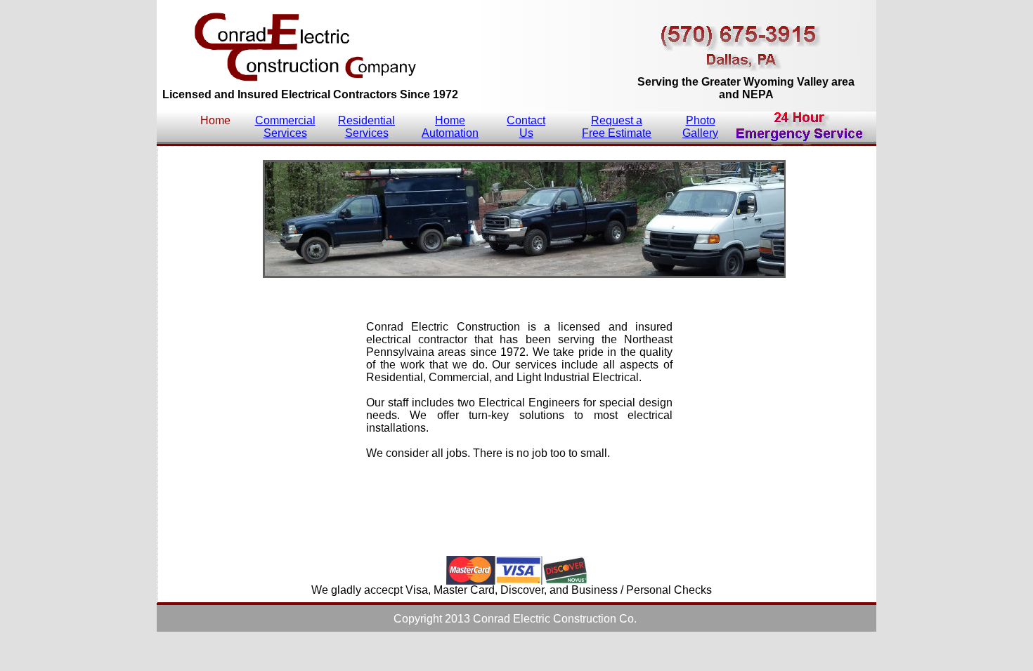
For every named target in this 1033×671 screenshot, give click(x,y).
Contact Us (526, 126)
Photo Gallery (700, 126)
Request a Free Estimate (616, 126)
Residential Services (366, 126)
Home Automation (450, 126)
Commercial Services (285, 126)
